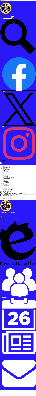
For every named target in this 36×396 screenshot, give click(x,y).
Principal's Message (7, 167)
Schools (5, 187)
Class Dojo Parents (7, 178)
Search (1, 18)
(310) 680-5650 (5, 214)
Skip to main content (3, 1)
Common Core (6, 175)
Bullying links (6, 181)
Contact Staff (6, 188)
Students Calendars (5, 217)
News (1, 191)
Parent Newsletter (6, 169)
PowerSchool (6, 176)
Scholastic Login (6, 179)
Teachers (5, 184)
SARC (5, 174)
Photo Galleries (6, 182)
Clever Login (6, 171)
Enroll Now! (3, 0)
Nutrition (5, 180)
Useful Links (4, 218)
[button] (4, 166)
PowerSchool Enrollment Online (9, 177)
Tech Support (4, 216)
